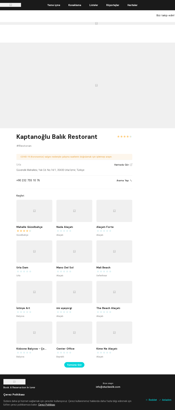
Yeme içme (54, 5)
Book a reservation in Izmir (19, 387)
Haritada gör (123, 164)
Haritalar (132, 5)
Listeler (93, 5)
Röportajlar (112, 5)
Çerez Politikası (46, 404)
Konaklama (74, 5)
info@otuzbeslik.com (108, 387)
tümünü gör (74, 364)
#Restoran (23, 146)
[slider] (124, 134)
